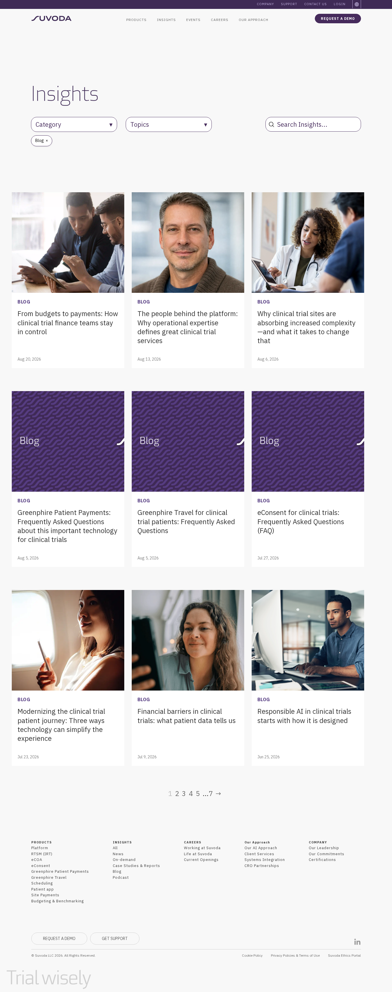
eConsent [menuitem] (40, 865)
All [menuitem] (115, 847)
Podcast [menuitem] (121, 877)
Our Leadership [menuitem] (324, 847)
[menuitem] (357, 4)
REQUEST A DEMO (59, 938)
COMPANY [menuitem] (318, 842)
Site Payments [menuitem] (45, 895)
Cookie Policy (252, 955)
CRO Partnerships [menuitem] (261, 865)
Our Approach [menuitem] (253, 20)
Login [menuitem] (340, 4)
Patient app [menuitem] (42, 889)
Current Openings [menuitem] (201, 859)
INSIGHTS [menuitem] (122, 842)
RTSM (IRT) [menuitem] (42, 853)
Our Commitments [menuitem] (326, 853)
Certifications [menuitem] (322, 859)
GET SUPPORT (115, 938)
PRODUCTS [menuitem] (41, 842)
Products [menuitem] (136, 20)
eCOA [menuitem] (36, 859)
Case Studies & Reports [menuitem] (136, 865)
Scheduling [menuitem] (42, 883)
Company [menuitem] (265, 4)
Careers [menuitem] (219, 20)
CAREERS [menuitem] (192, 842)
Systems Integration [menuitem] (264, 859)
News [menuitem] (118, 853)
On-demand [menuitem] (124, 859)
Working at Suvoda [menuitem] (202, 847)
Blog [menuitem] (117, 871)
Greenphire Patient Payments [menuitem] (60, 871)
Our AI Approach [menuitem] (260, 847)
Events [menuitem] (193, 20)
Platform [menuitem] (39, 847)
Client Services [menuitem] (259, 853)
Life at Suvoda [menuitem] (198, 853)
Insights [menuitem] (166, 20)
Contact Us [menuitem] (315, 4)
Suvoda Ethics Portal (344, 955)
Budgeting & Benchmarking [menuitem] (57, 901)
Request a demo (338, 18)
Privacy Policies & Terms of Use (295, 955)
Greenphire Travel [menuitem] (49, 877)
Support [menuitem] (289, 4)
